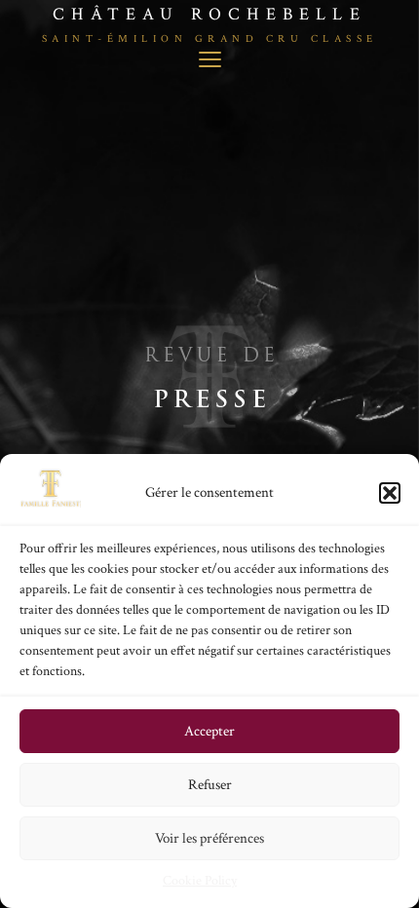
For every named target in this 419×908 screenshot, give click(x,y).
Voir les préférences (209, 838)
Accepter (209, 731)
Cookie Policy (200, 880)
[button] (390, 493)
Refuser (210, 785)
